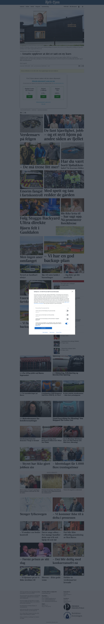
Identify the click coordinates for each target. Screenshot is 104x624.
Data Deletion (45, 332)
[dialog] (52, 312)
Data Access (52, 332)
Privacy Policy (58, 332)
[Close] (73, 292)
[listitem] (52, 308)
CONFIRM (43, 328)
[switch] (66, 311)
